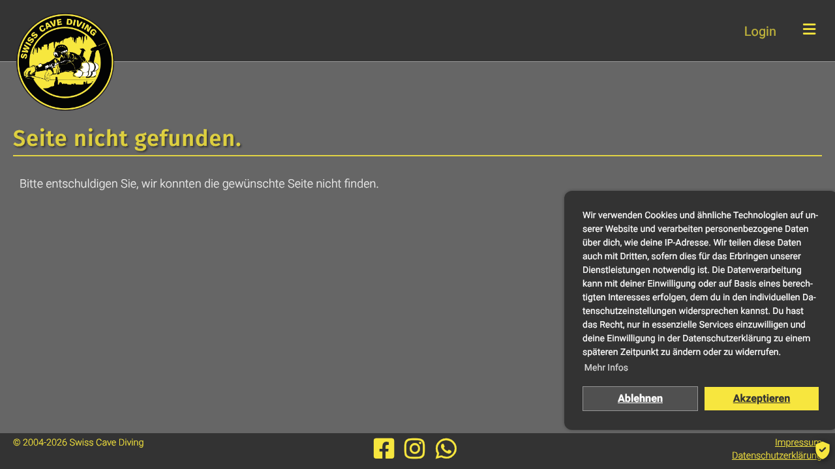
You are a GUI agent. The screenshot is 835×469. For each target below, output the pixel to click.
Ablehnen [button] (640, 398)
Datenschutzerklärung (777, 455)
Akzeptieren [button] (762, 398)
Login (760, 31)
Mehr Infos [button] (606, 368)
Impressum (798, 442)
